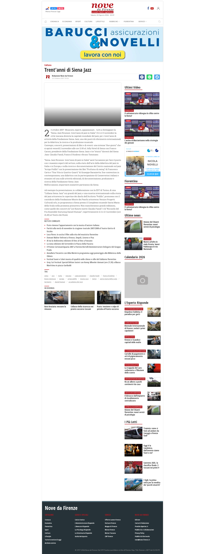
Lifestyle (100, 21)
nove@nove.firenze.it (142, 540)
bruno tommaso (50, 279)
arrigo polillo (72, 279)
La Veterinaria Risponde (83, 533)
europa (61, 279)
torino (94, 279)
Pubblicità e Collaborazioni (144, 530)
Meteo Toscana (110, 533)
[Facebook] (148, 8)
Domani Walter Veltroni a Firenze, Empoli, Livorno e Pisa (70, 237)
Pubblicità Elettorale (142, 536)
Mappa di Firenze (111, 526)
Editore (137, 520)
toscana (68, 276)
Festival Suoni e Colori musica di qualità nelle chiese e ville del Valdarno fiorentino (81, 259)
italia (60, 276)
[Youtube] (152, 8)
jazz (53, 276)
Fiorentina (129, 21)
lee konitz (47, 282)
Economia (67, 21)
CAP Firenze (109, 536)
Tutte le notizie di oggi (53, 540)
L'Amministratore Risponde (84, 523)
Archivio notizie (50, 543)
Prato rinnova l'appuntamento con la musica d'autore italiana (73, 225)
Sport (78, 21)
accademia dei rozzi (76, 282)
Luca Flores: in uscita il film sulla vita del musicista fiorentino (72, 234)
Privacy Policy (139, 533)
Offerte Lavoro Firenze (113, 520)
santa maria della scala (108, 279)
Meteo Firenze (110, 530)
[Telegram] (157, 77)
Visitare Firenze (110, 523)
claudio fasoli (94, 276)
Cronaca (54, 21)
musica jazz (84, 279)
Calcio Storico (79, 520)
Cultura (88, 21)
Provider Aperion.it (141, 526)
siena (46, 276)
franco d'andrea (108, 276)
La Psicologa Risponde (83, 530)
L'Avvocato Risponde (82, 526)
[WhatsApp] (149, 77)
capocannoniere (80, 276)
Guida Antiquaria (81, 536)
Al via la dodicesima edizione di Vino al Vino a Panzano (69, 240)
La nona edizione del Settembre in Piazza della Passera (70, 243)
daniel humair (60, 282)
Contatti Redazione (142, 523)
